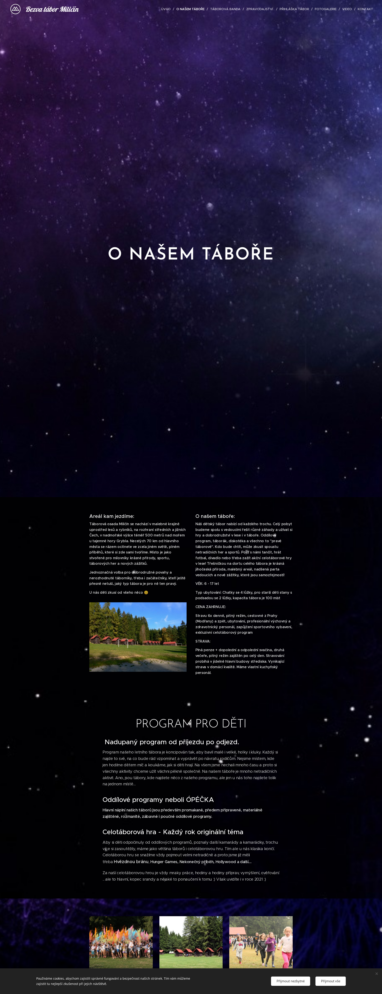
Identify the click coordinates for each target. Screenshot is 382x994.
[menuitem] (167, 9)
